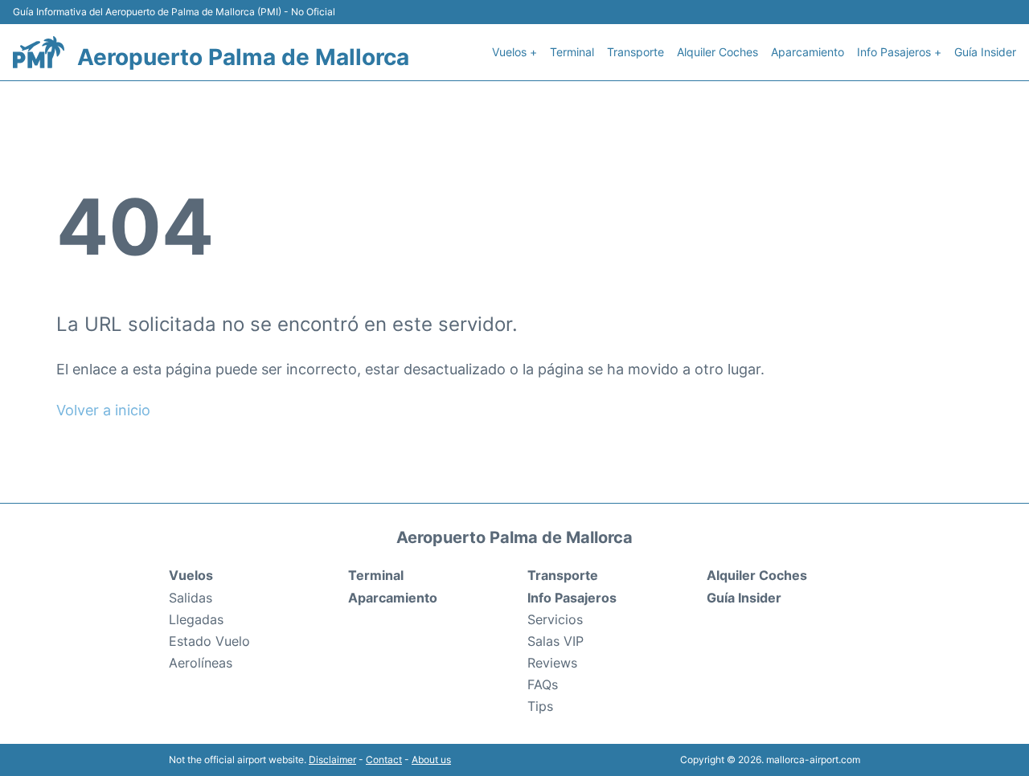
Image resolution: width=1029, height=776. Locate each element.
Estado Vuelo (209, 641)
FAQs (542, 684)
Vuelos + (514, 52)
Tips (540, 706)
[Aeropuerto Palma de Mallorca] (38, 52)
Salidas (190, 598)
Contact (384, 760)
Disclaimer (332, 760)
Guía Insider (985, 52)
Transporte (635, 52)
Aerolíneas (200, 663)
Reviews (552, 663)
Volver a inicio (103, 410)
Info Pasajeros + (899, 52)
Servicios (555, 619)
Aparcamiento (807, 52)
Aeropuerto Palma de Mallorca (243, 57)
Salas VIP (555, 641)
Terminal (572, 52)
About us (431, 760)
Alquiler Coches (717, 52)
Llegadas (196, 619)
